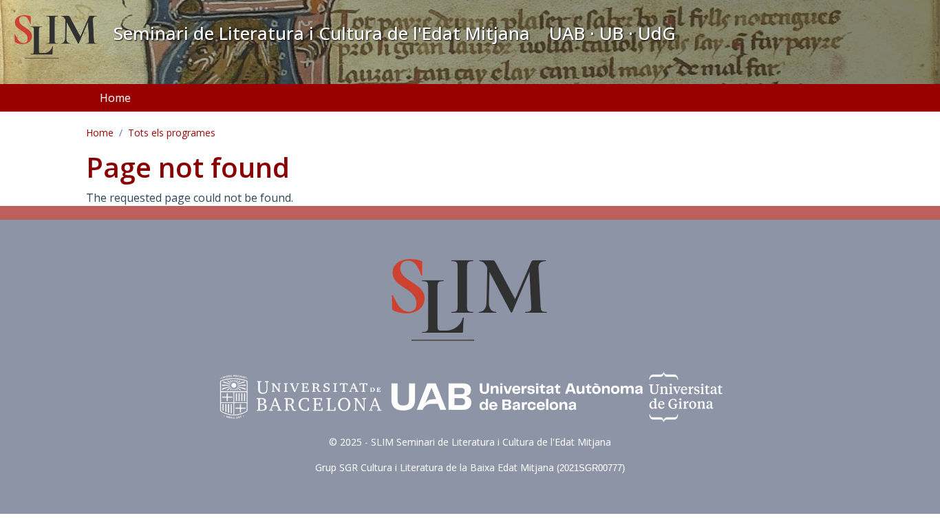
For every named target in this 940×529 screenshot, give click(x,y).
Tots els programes (171, 132)
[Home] (56, 39)
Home (115, 97)
